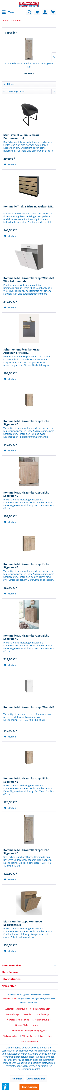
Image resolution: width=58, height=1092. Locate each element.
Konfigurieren (29, 1086)
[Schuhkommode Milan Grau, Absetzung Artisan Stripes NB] (29, 328)
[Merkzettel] (37, 12)
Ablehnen (17, 1078)
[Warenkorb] (53, 12)
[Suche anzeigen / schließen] (29, 12)
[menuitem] (8, 12)
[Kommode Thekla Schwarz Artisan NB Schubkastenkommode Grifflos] (29, 185)
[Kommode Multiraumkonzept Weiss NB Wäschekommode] (29, 257)
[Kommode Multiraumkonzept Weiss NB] (29, 686)
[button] (5, 1086)
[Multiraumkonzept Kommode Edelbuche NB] (29, 900)
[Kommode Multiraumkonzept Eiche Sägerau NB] (29, 49)
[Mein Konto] (45, 12)
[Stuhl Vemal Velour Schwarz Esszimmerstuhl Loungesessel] (29, 114)
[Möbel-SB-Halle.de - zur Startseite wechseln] (29, 4)
